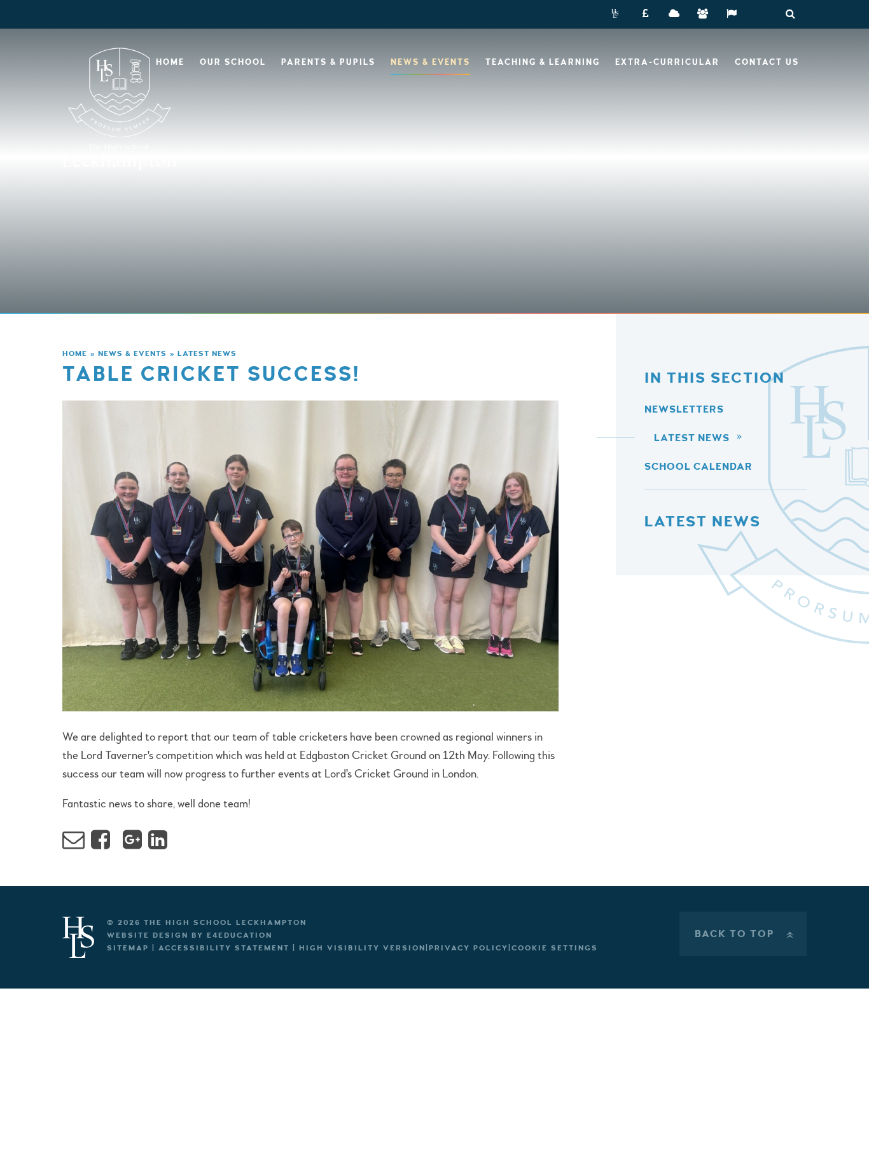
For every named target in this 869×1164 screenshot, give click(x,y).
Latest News (207, 354)
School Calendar (698, 466)
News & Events (132, 354)
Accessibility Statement (223, 948)
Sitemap (128, 948)
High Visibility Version (362, 948)
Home (74, 354)
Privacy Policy (468, 948)
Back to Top (745, 934)
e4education (239, 935)
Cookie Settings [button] (554, 948)
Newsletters (684, 409)
